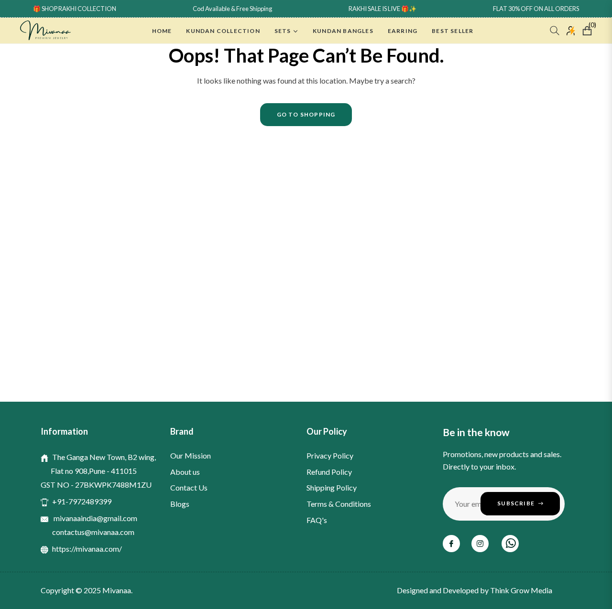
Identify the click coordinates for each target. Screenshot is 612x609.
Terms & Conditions (338, 503)
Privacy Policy (329, 455)
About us (185, 471)
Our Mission (190, 455)
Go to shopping (306, 114)
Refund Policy (329, 471)
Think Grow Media (521, 590)
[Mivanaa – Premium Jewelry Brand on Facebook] (451, 543)
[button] (554, 31)
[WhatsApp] (510, 543)
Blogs (179, 503)
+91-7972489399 (81, 501)
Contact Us (189, 487)
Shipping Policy (331, 487)
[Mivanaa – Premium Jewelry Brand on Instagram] (480, 543)
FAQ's (316, 519)
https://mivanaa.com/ (87, 548)
